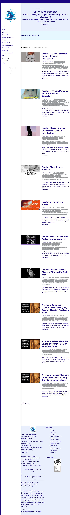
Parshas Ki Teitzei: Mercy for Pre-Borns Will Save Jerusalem (55, 93)
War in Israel (62, 141)
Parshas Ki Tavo (55, 63)
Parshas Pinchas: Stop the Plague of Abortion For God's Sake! (55, 272)
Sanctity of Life (45, 100)
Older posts (24, 403)
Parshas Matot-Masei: (57, 242)
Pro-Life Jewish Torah (46, 63)
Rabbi (55, 349)
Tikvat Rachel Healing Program (54, 66)
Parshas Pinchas (56, 277)
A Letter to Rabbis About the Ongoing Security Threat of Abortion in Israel (55, 343)
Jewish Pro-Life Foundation (59, 61)
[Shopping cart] (11, 74)
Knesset (44, 282)
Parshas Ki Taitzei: (61, 100)
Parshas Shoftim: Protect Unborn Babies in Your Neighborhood (53, 130)
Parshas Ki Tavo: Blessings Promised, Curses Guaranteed (54, 56)
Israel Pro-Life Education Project (58, 65)
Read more (45, 78)
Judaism (66, 68)
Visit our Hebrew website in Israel (33, 470)
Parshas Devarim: (64, 209)
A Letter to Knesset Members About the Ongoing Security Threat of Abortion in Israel (55, 377)
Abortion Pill (52, 68)
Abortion (60, 63)
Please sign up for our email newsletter (33, 478)
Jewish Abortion (64, 66)
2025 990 (24, 452)
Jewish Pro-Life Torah (46, 209)
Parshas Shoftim (55, 138)
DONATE (45, 24)
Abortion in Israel (45, 68)
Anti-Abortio (62, 104)
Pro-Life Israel (45, 66)
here (30, 449)
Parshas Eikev (54, 174)
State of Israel (63, 214)
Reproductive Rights (59, 68)
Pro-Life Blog (26, 47)
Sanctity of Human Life (46, 65)
